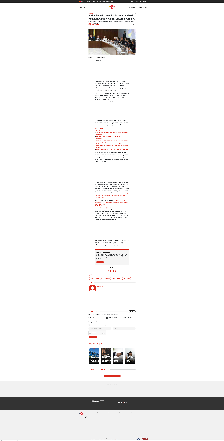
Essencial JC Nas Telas (127, 317)
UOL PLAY (108, 1)
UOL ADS (112, 1)
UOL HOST (94, 1)
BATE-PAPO (138, 1)
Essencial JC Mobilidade (111, 321)
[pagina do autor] (92, 288)
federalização (107, 278)
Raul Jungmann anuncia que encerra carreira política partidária (112, 149)
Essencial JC (92, 317)
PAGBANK (99, 1)
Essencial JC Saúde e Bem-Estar (111, 317)
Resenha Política (126, 321)
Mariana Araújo (95, 24)
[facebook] (110, 271)
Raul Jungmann (126, 278)
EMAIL (144, 1)
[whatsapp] (107, 271)
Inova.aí (107, 324)
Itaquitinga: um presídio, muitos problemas (107, 130)
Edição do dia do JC (94, 324)
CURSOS (103, 1)
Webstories (95, 344)
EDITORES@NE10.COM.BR (116, 439)
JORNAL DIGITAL (133, 7)
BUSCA (132, 1)
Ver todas (132, 311)
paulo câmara (116, 278)
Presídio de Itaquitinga (95, 278)
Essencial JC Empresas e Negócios (95, 321)
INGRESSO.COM (89, 1)
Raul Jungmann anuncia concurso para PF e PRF (108, 144)
